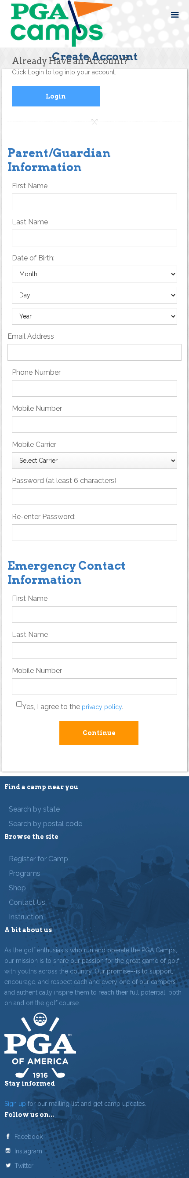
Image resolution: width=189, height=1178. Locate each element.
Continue (99, 732)
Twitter (24, 1165)
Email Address (30, 336)
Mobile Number (37, 408)
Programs (24, 873)
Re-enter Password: (44, 516)
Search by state (34, 809)
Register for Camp (38, 859)
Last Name (30, 222)
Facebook (29, 1136)
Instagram (28, 1151)
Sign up (15, 1103)
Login (56, 96)
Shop (17, 888)
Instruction (26, 917)
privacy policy (102, 706)
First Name (29, 186)
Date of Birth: (33, 258)
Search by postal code (45, 823)
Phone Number (36, 372)
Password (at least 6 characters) (64, 480)
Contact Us (27, 902)
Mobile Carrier (34, 444)
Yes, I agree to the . (73, 706)
